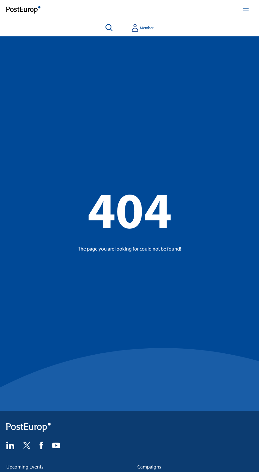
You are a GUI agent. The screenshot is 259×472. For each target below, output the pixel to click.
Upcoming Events (24, 466)
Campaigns (149, 466)
